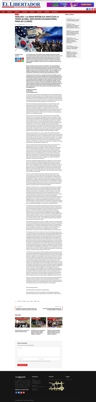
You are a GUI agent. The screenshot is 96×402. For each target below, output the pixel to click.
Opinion (17, 14)
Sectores (38, 318)
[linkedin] (21, 59)
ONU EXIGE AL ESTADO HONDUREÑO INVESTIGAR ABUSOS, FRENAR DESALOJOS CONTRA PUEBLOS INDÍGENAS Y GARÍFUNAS (38, 332)
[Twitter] (18, 59)
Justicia (34, 318)
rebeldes (35, 301)
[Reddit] (18, 61)
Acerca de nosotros (69, 379)
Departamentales (19, 318)
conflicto (19, 301)
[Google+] (16, 61)
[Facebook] (16, 59)
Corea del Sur (24, 301)
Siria (38, 301)
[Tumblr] (23, 61)
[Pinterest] (23, 59)
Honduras (25, 318)
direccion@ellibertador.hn (36, 380)
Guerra (29, 301)
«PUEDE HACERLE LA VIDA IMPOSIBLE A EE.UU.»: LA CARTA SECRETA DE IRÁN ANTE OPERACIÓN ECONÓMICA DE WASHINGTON (72, 40)
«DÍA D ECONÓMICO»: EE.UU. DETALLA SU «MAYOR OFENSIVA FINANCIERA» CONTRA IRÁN (72, 47)
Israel (32, 301)
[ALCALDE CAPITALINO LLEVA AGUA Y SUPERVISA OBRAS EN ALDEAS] (22, 322)
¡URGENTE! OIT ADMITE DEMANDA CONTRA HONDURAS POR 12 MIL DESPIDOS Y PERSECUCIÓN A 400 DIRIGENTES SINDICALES (56, 0)
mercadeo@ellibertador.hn (36, 382)
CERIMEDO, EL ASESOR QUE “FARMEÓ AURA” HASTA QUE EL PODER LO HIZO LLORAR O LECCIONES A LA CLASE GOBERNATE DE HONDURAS (72, 54)
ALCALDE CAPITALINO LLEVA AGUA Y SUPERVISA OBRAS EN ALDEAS (22, 331)
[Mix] (21, 61)
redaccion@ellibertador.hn (36, 383)
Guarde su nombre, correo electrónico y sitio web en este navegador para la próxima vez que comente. (34, 361)
